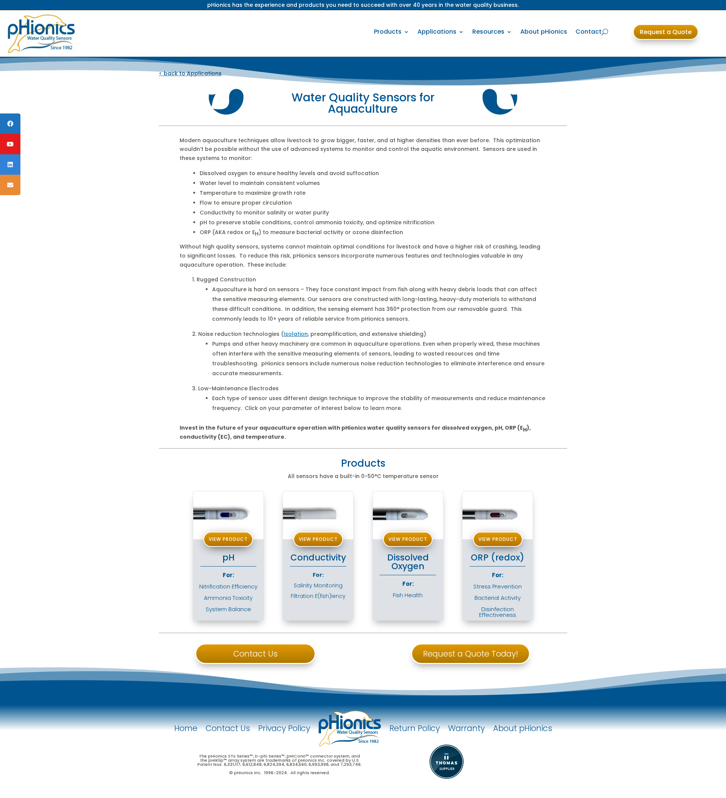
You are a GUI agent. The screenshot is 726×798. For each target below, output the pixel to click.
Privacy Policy (284, 728)
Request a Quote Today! (470, 653)
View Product (318, 539)
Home (185, 728)
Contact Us (255, 653)
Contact (589, 31)
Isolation (296, 334)
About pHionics (543, 31)
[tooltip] (10, 123)
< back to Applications (190, 73)
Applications (436, 31)
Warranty (466, 728)
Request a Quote (666, 32)
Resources (488, 31)
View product (228, 539)
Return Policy (414, 728)
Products (388, 31)
